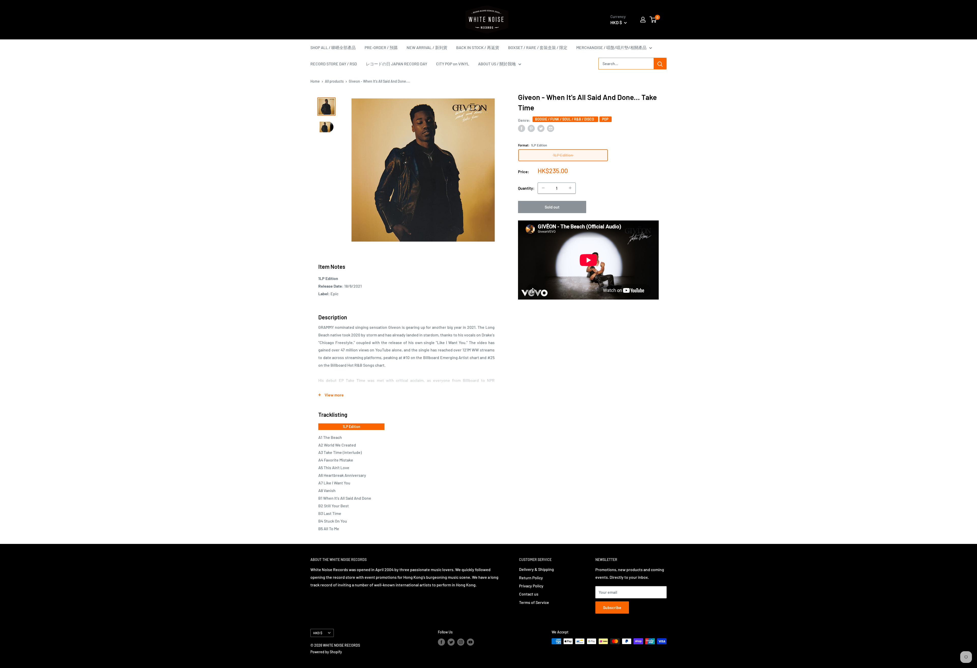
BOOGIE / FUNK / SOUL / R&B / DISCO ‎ (565, 119)
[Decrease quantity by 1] (543, 188)
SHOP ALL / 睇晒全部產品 (333, 47)
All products (334, 81)
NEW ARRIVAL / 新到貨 (427, 47)
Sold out (552, 206)
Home (315, 81)
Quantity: (526, 188)
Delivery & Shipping (536, 569)
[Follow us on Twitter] (451, 641)
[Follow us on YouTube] (470, 641)
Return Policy (531, 577)
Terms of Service (534, 602)
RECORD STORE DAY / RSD (333, 63)
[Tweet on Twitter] (540, 128)
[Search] (660, 63)
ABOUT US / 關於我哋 (497, 63)
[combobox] (626, 63)
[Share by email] (550, 128)
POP (605, 119)
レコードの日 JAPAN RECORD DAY (396, 63)
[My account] (642, 19)
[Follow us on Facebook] (441, 641)
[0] (653, 20)
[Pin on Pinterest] (531, 128)
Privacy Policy (531, 585)
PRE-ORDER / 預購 (381, 47)
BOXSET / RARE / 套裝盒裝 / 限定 (537, 47)
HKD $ (317, 633)
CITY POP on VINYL (452, 63)
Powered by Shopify (326, 652)
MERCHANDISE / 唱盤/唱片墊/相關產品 (611, 47)
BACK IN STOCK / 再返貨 (477, 47)
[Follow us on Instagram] (460, 641)
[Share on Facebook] (521, 128)
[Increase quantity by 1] (570, 188)
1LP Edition (351, 426)
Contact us (528, 593)
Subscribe (612, 607)
